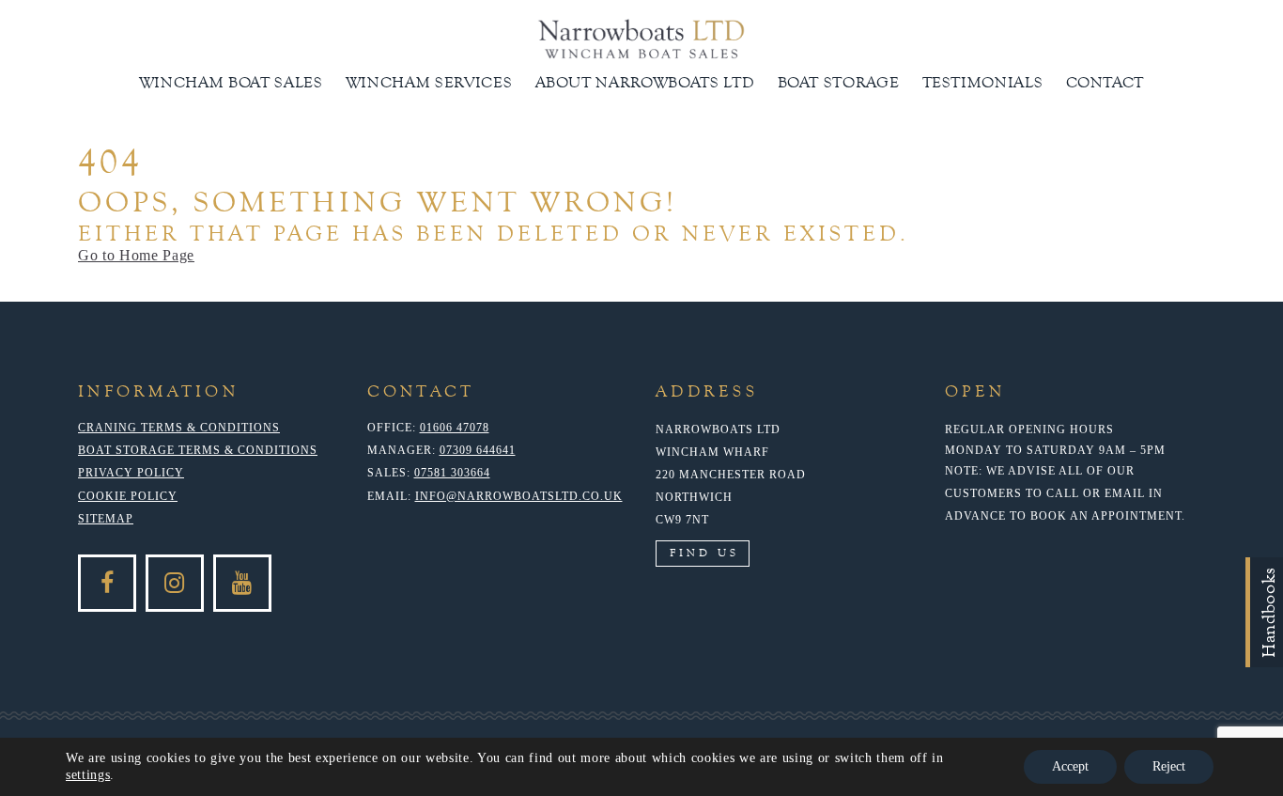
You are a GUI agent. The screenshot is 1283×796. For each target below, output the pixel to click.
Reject (1168, 766)
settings (88, 775)
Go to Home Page (136, 255)
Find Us (704, 552)
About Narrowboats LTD (645, 82)
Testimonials (982, 82)
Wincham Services (429, 82)
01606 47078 (454, 427)
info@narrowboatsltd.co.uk (519, 496)
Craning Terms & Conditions (179, 427)
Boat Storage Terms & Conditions (197, 450)
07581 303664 (452, 472)
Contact (1105, 82)
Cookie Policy (128, 496)
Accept (1070, 766)
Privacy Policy (131, 472)
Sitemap (105, 518)
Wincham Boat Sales (231, 82)
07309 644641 (478, 450)
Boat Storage (839, 82)
